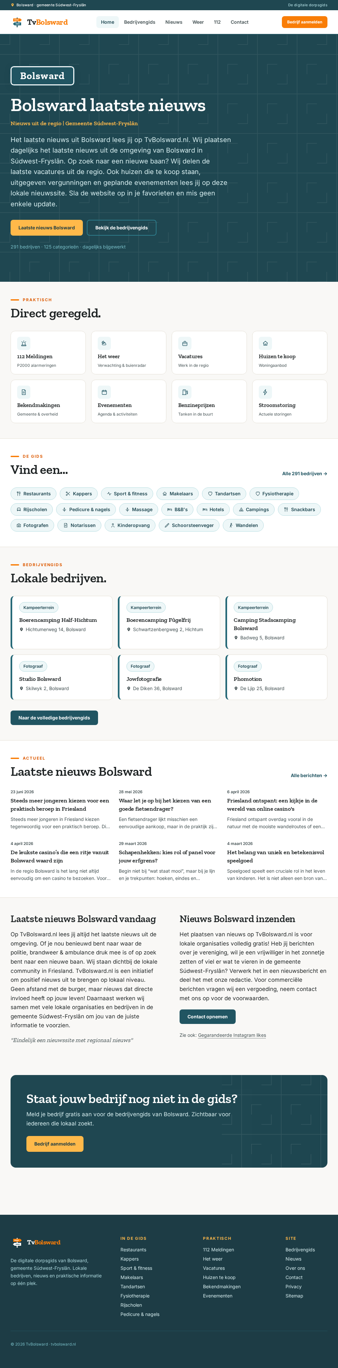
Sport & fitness (131, 493)
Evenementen (217, 1295)
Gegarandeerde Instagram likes (232, 1035)
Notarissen (83, 525)
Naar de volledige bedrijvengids (54, 717)
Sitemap (294, 1295)
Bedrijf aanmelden (304, 21)
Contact (240, 22)
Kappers (82, 493)
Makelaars (181, 493)
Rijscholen (35, 509)
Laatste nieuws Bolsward (46, 227)
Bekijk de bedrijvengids (121, 227)
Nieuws (174, 22)
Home (107, 22)
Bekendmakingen (222, 1286)
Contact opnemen (207, 1016)
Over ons (295, 1268)
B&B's (181, 509)
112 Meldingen (218, 1249)
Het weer (212, 1259)
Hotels (217, 509)
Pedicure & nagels (89, 509)
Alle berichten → (309, 775)
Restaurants (37, 493)
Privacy (294, 1286)
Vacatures (214, 1268)
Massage (142, 509)
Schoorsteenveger (193, 525)
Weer (198, 22)
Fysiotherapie (277, 493)
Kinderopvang (134, 525)
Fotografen (36, 525)
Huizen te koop (219, 1277)
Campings (257, 509)
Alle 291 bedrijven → (304, 473)
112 (217, 22)
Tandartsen (228, 493)
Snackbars (303, 509)
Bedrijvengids (139, 22)
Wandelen (247, 525)
